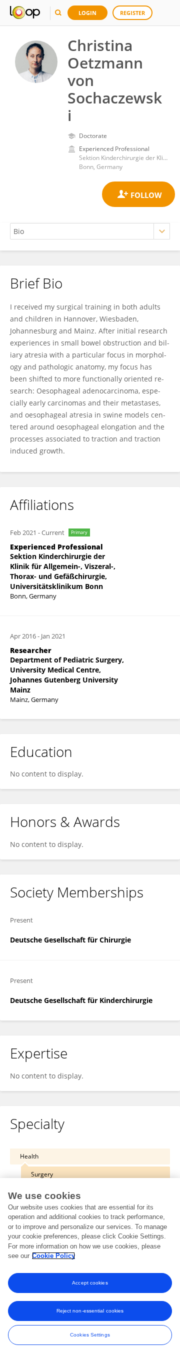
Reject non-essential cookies (90, 1311)
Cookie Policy (53, 1256)
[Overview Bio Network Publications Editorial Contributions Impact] (90, 231)
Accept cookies (90, 1283)
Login (87, 12)
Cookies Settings (90, 1335)
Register (132, 12)
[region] (90, 1267)
